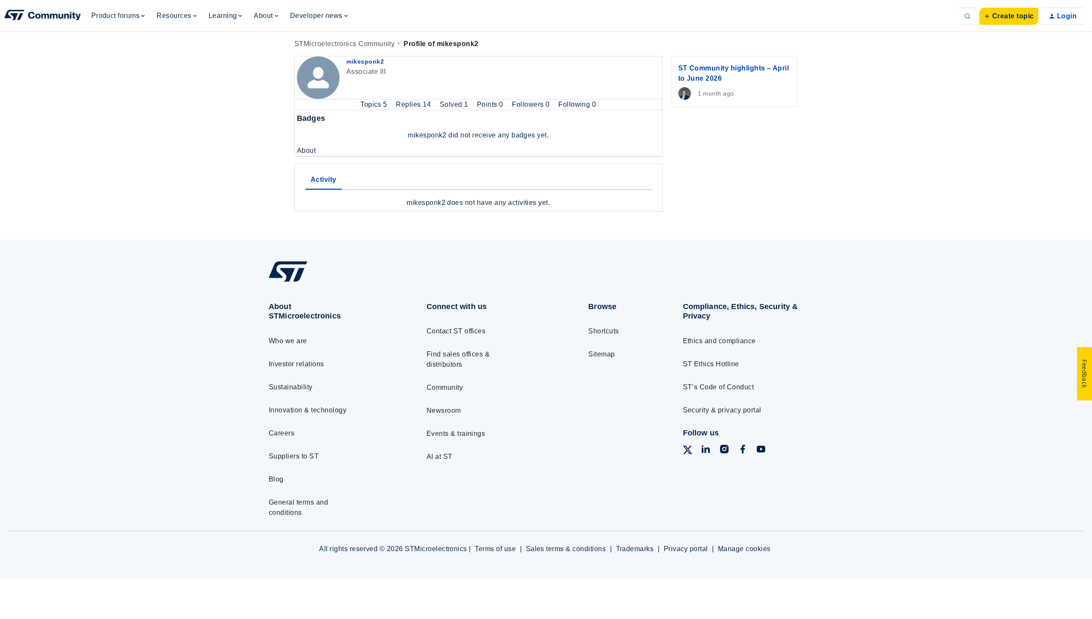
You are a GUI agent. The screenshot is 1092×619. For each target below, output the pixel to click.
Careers (281, 433)
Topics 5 (374, 104)
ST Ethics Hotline (711, 364)
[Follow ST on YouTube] (761, 450)
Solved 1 (455, 104)
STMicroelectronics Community (344, 43)
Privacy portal (686, 548)
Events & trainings (456, 433)
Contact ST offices (456, 331)
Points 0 (491, 104)
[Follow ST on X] (687, 451)
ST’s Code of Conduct (718, 387)
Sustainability (291, 387)
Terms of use (495, 548)
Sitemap (601, 354)
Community (445, 387)
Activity (324, 179)
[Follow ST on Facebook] (743, 450)
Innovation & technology (307, 410)
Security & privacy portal (722, 410)
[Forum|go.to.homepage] (42, 16)
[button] (1008, 16)
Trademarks (635, 548)
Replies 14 (414, 104)
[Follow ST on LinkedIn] (705, 450)
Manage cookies (744, 548)
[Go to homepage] (332, 281)
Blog (276, 479)
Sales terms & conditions (566, 548)
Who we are (288, 341)
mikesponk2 (365, 61)
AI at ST (440, 456)
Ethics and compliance (719, 341)
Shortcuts (603, 331)
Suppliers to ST (294, 456)
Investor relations (296, 364)
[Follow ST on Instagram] (724, 450)
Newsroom (444, 410)
